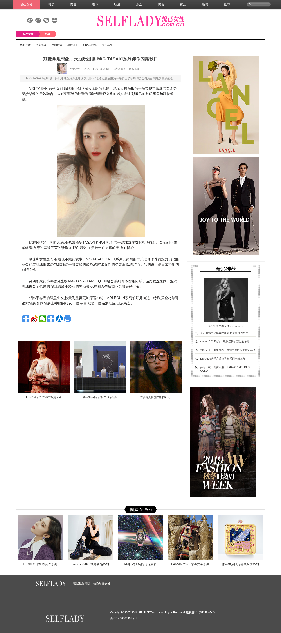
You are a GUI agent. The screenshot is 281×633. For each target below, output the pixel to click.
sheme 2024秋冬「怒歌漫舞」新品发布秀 (224, 341)
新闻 (205, 4)
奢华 (95, 4)
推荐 (227, 4)
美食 (161, 4)
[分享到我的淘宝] (50, 318)
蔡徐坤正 (72, 44)
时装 (51, 4)
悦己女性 (26, 4)
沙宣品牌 (41, 44)
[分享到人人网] (59, 318)
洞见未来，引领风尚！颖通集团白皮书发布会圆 (228, 350)
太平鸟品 (107, 44)
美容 (73, 4)
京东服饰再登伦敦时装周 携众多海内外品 (224, 333)
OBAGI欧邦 (90, 44)
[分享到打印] (67, 318)
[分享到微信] (42, 318)
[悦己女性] (70, 72)
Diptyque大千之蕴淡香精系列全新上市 (222, 358)
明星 (117, 4)
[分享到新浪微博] (34, 318)
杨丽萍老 (25, 44)
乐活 (139, 4)
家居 (183, 4)
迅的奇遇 (57, 44)
